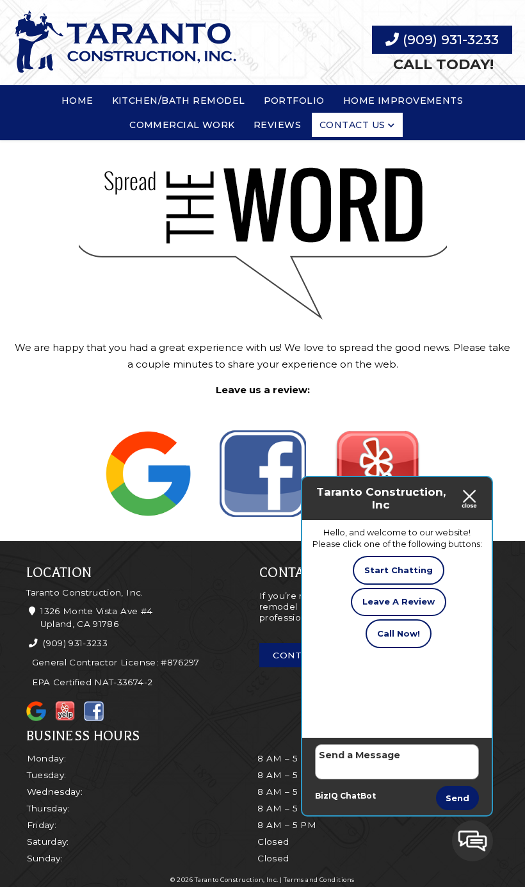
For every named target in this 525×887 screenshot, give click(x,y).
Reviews (277, 125)
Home (77, 100)
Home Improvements (403, 100)
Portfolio (294, 100)
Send (457, 798)
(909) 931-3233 (449, 39)
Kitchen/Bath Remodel (178, 100)
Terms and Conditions (319, 879)
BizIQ (326, 796)
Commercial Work (182, 125)
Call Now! (398, 633)
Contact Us (352, 125)
